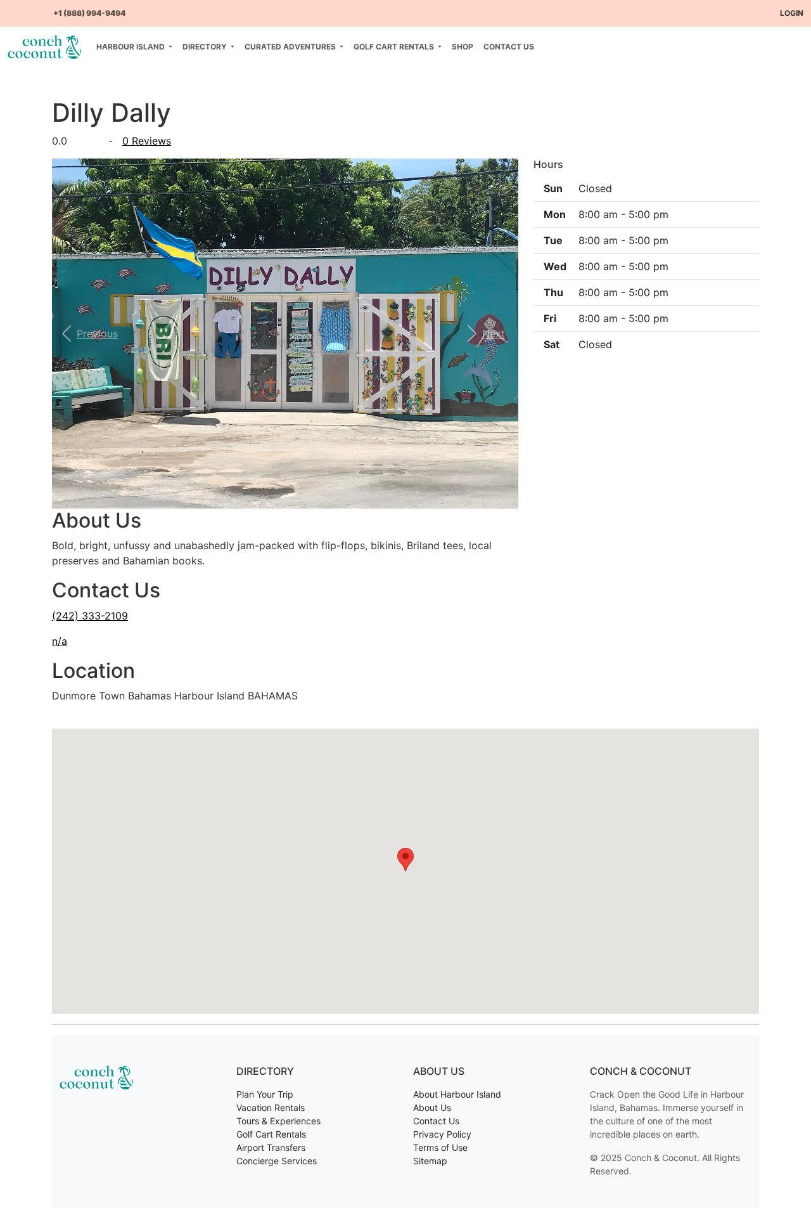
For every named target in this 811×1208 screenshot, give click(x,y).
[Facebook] (13, 8)
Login (791, 13)
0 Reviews (146, 140)
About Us (432, 1107)
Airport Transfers (270, 1147)
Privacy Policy (442, 1134)
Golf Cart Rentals (271, 1134)
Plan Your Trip (264, 1094)
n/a (59, 641)
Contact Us (508, 46)
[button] (87, 334)
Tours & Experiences (278, 1120)
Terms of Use (440, 1147)
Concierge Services (276, 1160)
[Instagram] (33, 8)
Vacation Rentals (270, 1107)
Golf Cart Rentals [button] (395, 46)
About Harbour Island (457, 1094)
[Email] (43, 8)
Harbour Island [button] (131, 46)
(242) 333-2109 (90, 615)
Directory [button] (205, 46)
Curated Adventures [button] (291, 46)
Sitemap (430, 1160)
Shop (462, 46)
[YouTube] (23, 8)
